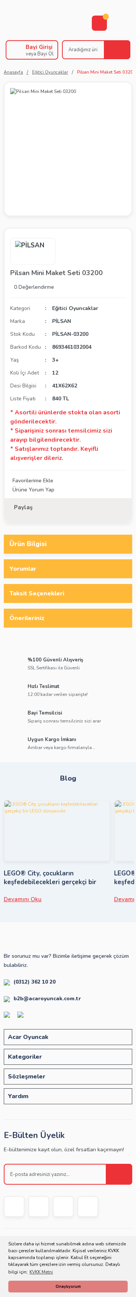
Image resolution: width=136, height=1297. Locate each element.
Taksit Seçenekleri (36, 593)
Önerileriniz (27, 618)
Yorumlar (22, 569)
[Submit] (119, 1174)
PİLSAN (61, 321)
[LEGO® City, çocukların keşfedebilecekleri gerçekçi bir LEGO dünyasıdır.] (57, 830)
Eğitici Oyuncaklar (75, 308)
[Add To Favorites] (68, 480)
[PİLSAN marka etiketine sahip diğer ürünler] (33, 251)
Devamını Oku (23, 899)
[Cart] (99, 23)
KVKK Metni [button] (41, 1272)
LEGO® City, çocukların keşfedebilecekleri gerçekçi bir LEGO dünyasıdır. (50, 877)
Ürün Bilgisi (28, 544)
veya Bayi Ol (40, 54)
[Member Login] (14, 50)
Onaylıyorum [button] (68, 1286)
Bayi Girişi (39, 47)
